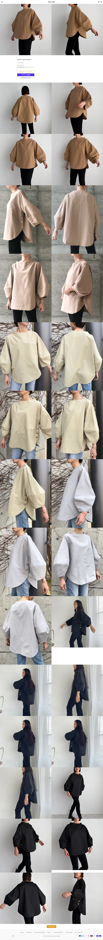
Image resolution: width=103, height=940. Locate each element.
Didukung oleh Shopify (55, 936)
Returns (49, 932)
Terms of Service (78, 932)
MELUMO (51, 2)
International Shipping (39, 932)
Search (22, 932)
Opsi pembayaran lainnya (26, 77)
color (19, 62)
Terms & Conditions (58, 932)
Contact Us (29, 932)
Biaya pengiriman (20, 67)
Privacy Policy (69, 932)
